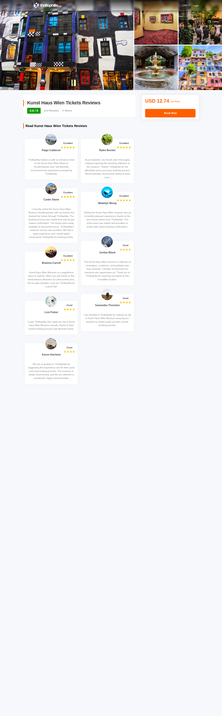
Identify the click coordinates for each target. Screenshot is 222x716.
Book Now (170, 113)
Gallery (215, 21)
